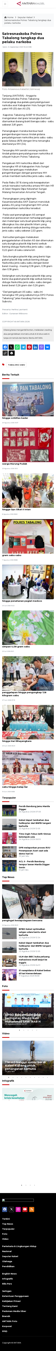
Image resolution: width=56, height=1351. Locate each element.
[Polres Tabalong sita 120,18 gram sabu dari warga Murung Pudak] (28, 444)
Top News (8, 877)
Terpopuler (9, 797)
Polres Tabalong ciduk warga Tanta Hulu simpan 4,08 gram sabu (26, 645)
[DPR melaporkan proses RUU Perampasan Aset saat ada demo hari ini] (9, 851)
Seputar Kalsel (25, 17)
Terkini (6, 1219)
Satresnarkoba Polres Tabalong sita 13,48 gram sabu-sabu (26, 554)
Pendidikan (8, 1266)
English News (9, 1273)
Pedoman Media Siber (14, 1311)
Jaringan (6, 1291)
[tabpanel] (28, 1010)
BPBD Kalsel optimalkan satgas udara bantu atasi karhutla (32, 932)
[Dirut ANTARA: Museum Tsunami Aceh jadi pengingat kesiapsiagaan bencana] (28, 901)
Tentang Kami (10, 1306)
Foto (5, 986)
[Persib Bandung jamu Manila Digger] (9, 810)
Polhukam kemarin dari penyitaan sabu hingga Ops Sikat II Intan (25, 508)
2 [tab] (23, 1030)
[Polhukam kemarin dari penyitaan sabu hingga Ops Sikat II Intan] (28, 490)
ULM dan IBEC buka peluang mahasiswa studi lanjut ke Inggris (34, 959)
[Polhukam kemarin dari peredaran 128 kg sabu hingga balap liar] (28, 767)
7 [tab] (34, 1077)
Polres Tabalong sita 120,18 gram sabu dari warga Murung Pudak (27, 462)
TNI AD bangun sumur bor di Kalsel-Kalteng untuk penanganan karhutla (25, 1065)
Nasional (6, 1251)
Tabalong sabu (16, 365)
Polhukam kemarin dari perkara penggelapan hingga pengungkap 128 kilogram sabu (24, 692)
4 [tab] (32, 1030)
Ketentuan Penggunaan (15, 1296)
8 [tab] (38, 1077)
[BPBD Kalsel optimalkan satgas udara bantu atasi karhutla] (9, 933)
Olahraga (7, 1261)
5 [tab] (36, 1030)
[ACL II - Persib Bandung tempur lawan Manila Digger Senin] (9, 865)
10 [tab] (47, 1077)
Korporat (7, 1326)
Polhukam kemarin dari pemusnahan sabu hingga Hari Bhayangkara (26, 739)
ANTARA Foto (9, 1321)
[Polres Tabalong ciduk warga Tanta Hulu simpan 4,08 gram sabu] (28, 627)
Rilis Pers (7, 1284)
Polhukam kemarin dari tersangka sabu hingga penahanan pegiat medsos (25, 599)
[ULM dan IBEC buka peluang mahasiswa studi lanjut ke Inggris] (9, 961)
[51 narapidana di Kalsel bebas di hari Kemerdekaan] (9, 974)
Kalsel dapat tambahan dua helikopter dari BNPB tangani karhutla (35, 823)
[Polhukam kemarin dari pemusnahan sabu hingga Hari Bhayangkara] (28, 722)
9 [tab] (43, 1077)
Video (5, 1033)
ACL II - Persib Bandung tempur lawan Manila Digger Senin (34, 864)
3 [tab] (28, 1030)
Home (10, 17)
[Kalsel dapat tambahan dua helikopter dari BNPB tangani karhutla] (9, 824)
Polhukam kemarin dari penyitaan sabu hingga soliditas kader (25, 416)
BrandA (6, 1316)
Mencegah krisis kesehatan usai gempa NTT (25, 1174)
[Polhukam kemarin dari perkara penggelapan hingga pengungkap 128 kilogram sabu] (28, 673)
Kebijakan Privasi (11, 1301)
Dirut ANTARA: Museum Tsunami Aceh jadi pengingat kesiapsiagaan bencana (26, 919)
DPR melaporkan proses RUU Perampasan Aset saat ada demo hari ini (34, 850)
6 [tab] (30, 1077)
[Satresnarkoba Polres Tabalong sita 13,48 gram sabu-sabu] (28, 536)
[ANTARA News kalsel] (30, 4)
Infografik (8, 1080)
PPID (4, 1331)
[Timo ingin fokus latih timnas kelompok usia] (9, 838)
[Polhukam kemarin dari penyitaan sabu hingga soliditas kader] (28, 399)
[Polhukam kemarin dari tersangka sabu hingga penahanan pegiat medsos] (28, 581)
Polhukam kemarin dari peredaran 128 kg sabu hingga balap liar (26, 785)
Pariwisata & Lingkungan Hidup (19, 1246)
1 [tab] (19, 1030)
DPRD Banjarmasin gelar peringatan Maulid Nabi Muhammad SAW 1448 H (23, 1018)
